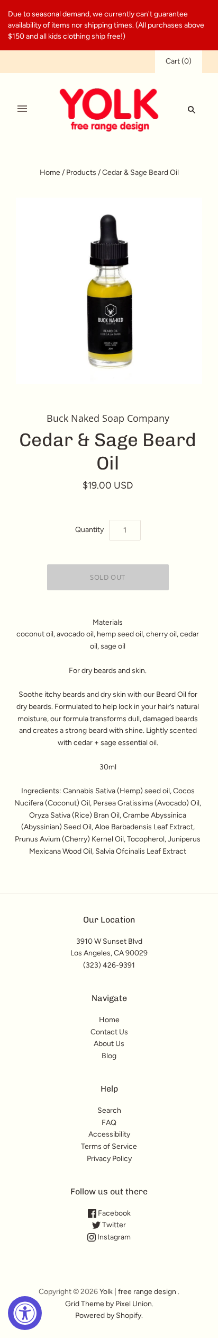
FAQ (109, 1122)
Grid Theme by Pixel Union (108, 1303)
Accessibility (109, 1134)
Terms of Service (109, 1146)
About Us (109, 1043)
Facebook (113, 1213)
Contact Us (109, 1031)
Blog (109, 1055)
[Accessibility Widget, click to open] (25, 1313)
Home (50, 172)
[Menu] (22, 109)
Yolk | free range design (137, 1291)
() (179, 61)
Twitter (113, 1224)
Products (81, 172)
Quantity (89, 529)
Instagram (113, 1237)
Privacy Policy (109, 1158)
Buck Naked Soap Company (108, 418)
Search (109, 1110)
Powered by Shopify (108, 1315)
